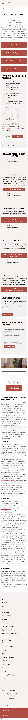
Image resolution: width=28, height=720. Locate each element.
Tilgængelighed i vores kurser (10, 633)
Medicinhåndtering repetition (14, 61)
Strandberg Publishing (8, 675)
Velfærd (14, 8)
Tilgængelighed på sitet (8, 630)
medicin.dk (15, 416)
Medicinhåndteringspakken (14, 53)
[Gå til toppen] (1, 719)
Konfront (4, 660)
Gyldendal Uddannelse (8, 657)
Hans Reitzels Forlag (7, 646)
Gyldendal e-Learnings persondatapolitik (12, 343)
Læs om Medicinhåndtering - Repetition (14, 255)
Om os (3, 606)
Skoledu (4, 671)
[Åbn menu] (3, 3)
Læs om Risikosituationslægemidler (14, 220)
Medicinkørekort (14, 45)
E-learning (8, 8)
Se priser (7, 136)
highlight (4, 650)
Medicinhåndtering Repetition (10, 124)
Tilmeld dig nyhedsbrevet (14, 388)
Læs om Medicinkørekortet (14, 189)
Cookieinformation (7, 615)
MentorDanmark (6, 664)
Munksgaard (5, 668)
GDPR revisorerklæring (8, 626)
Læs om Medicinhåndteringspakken (14, 289)
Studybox (4, 678)
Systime (4, 682)
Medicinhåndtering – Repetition (10, 474)
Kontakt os (17, 136)
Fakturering (5, 619)
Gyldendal (4, 653)
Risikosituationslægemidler (14, 69)
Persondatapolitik (6, 623)
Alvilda (4, 643)
